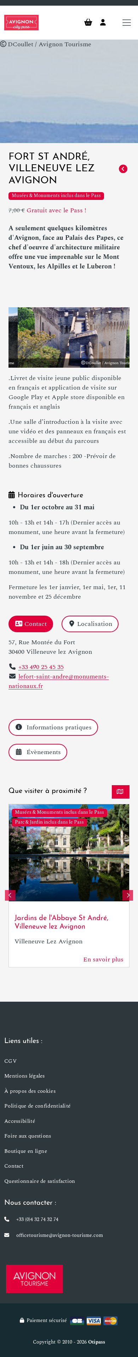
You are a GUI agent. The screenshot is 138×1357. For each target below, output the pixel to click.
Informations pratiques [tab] (59, 727)
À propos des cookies (30, 1091)
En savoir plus (103, 959)
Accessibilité (19, 1121)
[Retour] (123, 169)
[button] (10, 895)
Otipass (96, 1342)
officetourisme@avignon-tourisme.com (59, 1235)
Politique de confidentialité (37, 1106)
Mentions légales (24, 1076)
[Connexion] (103, 22)
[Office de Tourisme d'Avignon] (34, 1278)
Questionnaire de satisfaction (39, 1181)
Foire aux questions (27, 1136)
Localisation (94, 624)
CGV (10, 1061)
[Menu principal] (127, 23)
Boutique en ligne (25, 1151)
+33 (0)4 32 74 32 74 (37, 1219)
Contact (35, 624)
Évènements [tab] (44, 752)
